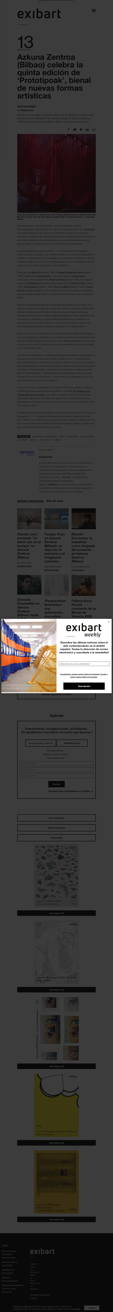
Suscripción (84, 686)
